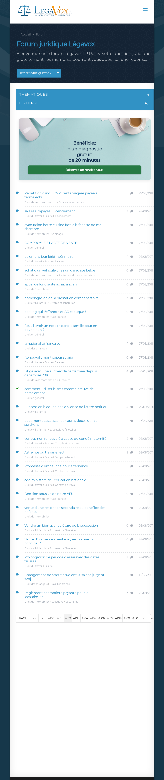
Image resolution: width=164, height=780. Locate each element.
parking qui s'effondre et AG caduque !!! (55, 312)
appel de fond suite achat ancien (50, 284)
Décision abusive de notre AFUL (49, 494)
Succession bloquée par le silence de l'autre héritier (65, 407)
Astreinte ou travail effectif (45, 452)
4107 (110, 618)
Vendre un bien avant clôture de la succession (61, 525)
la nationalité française (42, 343)
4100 (51, 618)
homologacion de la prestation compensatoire (61, 298)
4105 (93, 618)
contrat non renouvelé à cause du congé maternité (65, 439)
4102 (68, 618)
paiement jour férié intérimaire (48, 257)
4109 (127, 618)
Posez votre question (35, 73)
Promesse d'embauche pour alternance (56, 466)
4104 (85, 618)
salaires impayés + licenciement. (50, 211)
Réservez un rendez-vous (84, 170)
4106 (101, 618)
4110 (135, 618)
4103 (76, 618)
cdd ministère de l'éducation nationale (55, 480)
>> (152, 618)
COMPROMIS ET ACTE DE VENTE (50, 243)
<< (34, 618)
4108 (118, 618)
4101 (59, 618)
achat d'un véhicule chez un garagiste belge (59, 270)
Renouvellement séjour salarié (48, 357)
